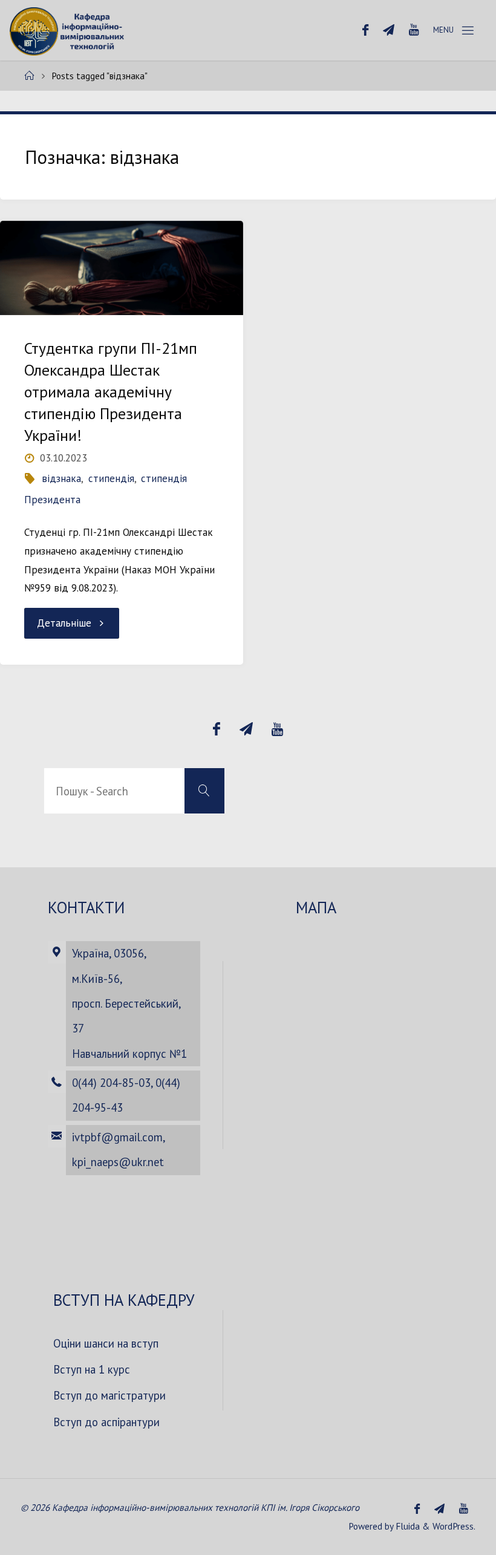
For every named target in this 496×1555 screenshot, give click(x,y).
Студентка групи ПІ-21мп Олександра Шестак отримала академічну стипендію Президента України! (110, 391)
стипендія (111, 478)
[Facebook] (365, 30)
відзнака (61, 478)
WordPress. (453, 1526)
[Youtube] (414, 30)
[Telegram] (389, 30)
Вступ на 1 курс (91, 1369)
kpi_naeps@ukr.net (118, 1162)
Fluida (406, 1526)
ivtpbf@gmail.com (117, 1137)
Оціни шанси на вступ (105, 1343)
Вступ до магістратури (109, 1395)
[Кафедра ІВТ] (68, 30)
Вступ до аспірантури (106, 1422)
